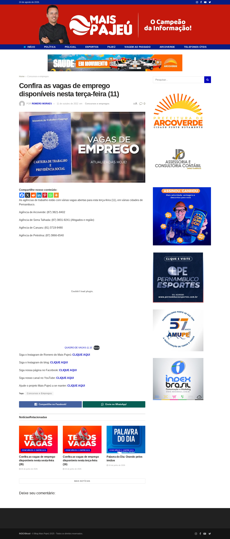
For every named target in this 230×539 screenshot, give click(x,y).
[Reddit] (33, 195)
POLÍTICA (50, 47)
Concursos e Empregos (39, 393)
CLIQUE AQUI (81, 354)
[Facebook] (21, 195)
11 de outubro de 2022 (67, 103)
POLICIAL (70, 47)
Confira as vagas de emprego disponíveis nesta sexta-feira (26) (37, 460)
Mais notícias (82, 481)
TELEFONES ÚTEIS (195, 47)
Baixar (96, 347)
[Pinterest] (44, 195)
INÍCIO (31, 47)
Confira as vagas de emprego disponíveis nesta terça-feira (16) (81, 460)
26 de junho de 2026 (29, 469)
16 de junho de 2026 (72, 469)
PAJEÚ (111, 47)
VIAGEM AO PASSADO (137, 47)
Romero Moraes (42, 103)
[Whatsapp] (50, 195)
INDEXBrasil (24, 533)
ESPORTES (91, 47)
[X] (27, 195)
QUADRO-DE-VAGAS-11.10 (78, 347)
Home (22, 76)
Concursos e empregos (38, 76)
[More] (56, 195)
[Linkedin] (39, 195)
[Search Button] (207, 79)
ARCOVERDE (167, 47)
